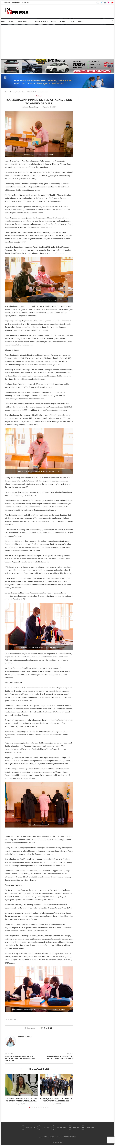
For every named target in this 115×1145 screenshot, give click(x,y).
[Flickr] (108, 2)
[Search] (112, 21)
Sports (62, 21)
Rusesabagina (11, 1019)
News (11, 21)
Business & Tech (24, 21)
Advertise (25, 2)
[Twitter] (101, 2)
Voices (53, 21)
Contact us (16, 2)
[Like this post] (42, 1028)
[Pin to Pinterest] (49, 1028)
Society (71, 21)
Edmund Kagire (34, 107)
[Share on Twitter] (46, 1028)
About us (7, 2)
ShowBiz (80, 21)
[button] (8, 1091)
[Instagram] (105, 2)
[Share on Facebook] (44, 1028)
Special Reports (41, 21)
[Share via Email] (51, 1028)
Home (3, 21)
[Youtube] (112, 2)
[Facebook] (97, 2)
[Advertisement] (57, 42)
